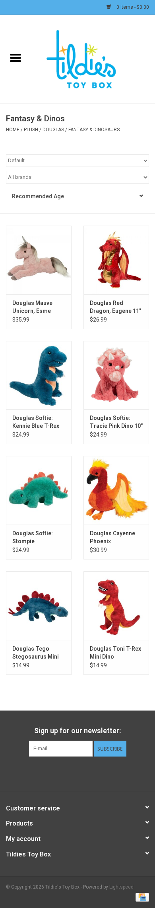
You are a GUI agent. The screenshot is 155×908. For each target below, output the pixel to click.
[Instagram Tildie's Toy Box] (98, 772)
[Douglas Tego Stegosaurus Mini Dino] (39, 605)
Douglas (53, 129)
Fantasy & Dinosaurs (94, 129)
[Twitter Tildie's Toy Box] (70, 772)
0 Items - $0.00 (132, 7)
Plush (31, 129)
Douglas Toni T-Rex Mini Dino (115, 653)
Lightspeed (121, 887)
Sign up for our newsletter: (77, 730)
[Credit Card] (141, 897)
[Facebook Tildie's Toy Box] (56, 772)
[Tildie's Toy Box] (93, 58)
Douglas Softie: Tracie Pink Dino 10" (116, 422)
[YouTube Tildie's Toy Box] (84, 772)
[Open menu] (15, 57)
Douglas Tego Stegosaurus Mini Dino (35, 653)
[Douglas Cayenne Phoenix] (116, 490)
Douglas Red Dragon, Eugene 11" (115, 307)
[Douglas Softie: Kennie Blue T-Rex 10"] (39, 375)
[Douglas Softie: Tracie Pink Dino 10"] (116, 375)
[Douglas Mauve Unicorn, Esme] (39, 260)
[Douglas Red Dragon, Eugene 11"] (116, 260)
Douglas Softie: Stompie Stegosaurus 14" (34, 537)
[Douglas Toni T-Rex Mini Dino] (116, 605)
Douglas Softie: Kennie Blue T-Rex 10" (35, 422)
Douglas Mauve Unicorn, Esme (32, 307)
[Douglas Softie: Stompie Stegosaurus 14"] (39, 490)
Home (12, 129)
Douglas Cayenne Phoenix (112, 537)
